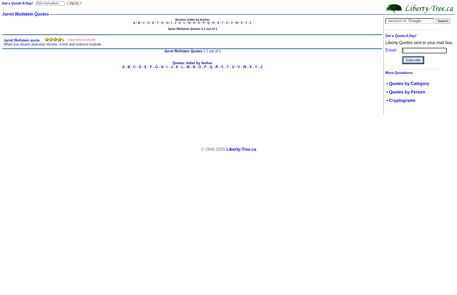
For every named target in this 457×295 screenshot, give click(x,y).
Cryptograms (402, 100)
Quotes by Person (407, 92)
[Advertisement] (228, 131)
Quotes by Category (409, 83)
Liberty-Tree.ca (241, 149)
